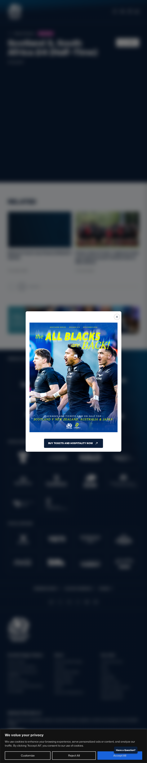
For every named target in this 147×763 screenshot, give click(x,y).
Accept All (119, 755)
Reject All (74, 755)
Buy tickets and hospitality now (70, 443)
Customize (28, 755)
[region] (73, 746)
